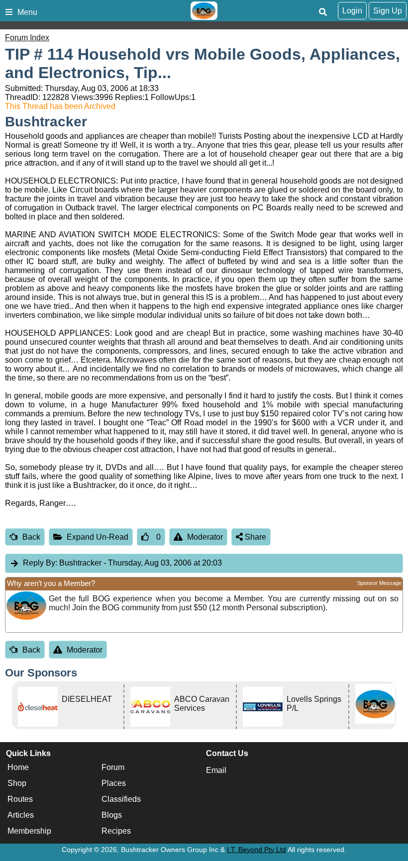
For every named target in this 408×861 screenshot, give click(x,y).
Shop (16, 783)
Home (18, 768)
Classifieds (121, 799)
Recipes (116, 831)
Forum (113, 768)
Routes (20, 799)
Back (31, 537)
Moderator (205, 537)
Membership (29, 831)
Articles (20, 815)
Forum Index (27, 37)
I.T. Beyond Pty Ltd (256, 850)
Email (216, 770)
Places (114, 783)
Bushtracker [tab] (122, 563)
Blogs (112, 815)
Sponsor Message (379, 583)
